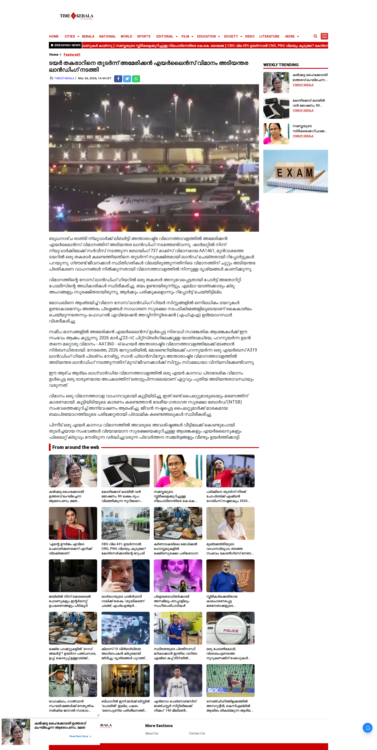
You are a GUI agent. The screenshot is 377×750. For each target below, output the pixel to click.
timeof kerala (64, 78)
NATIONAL (107, 36)
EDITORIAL (164, 36)
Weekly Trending (281, 64)
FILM (185, 36)
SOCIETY (231, 36)
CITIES (70, 36)
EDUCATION (206, 36)
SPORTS (144, 36)
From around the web (75, 447)
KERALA (88, 36)
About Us (151, 733)
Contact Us (197, 733)
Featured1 (72, 55)
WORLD (126, 36)
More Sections (159, 725)
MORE (290, 36)
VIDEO (250, 36)
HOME (54, 36)
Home (53, 55)
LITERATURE (269, 36)
